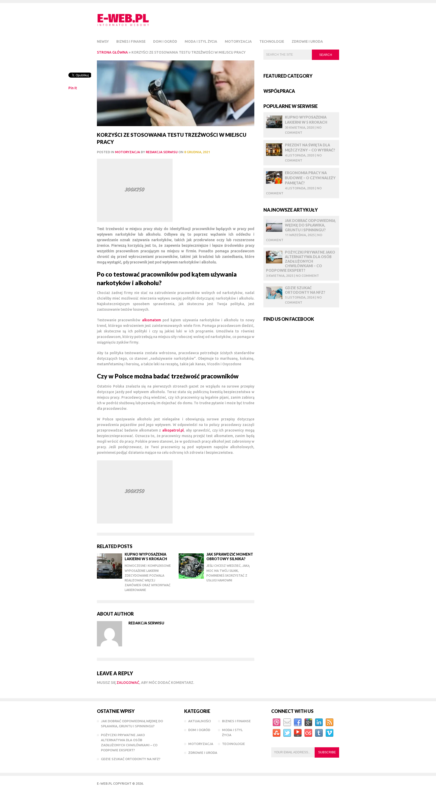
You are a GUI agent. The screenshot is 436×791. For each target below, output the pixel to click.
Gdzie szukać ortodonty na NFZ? (305, 290)
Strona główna (112, 52)
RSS (329, 722)
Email (287, 722)
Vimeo (329, 733)
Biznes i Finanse (131, 41)
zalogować (128, 683)
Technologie (271, 41)
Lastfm (308, 733)
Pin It (72, 88)
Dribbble (276, 722)
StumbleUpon (276, 733)
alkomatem (151, 320)
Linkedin (319, 722)
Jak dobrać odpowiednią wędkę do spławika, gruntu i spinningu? (310, 225)
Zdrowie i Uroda (307, 41)
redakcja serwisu (162, 152)
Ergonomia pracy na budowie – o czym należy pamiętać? (310, 178)
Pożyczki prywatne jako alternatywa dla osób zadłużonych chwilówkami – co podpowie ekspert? (300, 261)
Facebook (298, 722)
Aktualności (199, 721)
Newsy (103, 41)
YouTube (298, 733)
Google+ (308, 722)
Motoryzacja (238, 41)
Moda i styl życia (201, 41)
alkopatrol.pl (173, 430)
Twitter (287, 733)
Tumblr (319, 733)
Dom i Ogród (165, 41)
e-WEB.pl (104, 783)
